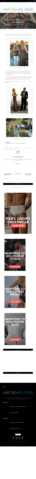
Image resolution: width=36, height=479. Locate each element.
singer (19, 149)
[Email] (2, 42)
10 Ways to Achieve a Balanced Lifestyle (28, 174)
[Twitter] (16, 438)
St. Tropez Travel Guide (17, 173)
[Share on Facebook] (2, 36)
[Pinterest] (2, 40)
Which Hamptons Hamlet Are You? (15, 428)
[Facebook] (13, 438)
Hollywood (16, 147)
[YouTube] (22, 438)
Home (0, 29)
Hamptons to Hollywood (8, 147)
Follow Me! (18, 434)
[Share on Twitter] (2, 38)
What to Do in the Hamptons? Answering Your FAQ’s (18, 406)
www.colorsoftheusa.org (23, 81)
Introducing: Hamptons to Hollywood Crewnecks (8, 174)
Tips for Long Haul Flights (13, 412)
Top (18, 444)
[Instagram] (19, 438)
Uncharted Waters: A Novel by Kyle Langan (16, 422)
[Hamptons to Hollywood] (18, 9)
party (15, 149)
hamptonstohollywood (15, 24)
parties (11, 149)
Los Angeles (6, 149)
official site (10, 82)
